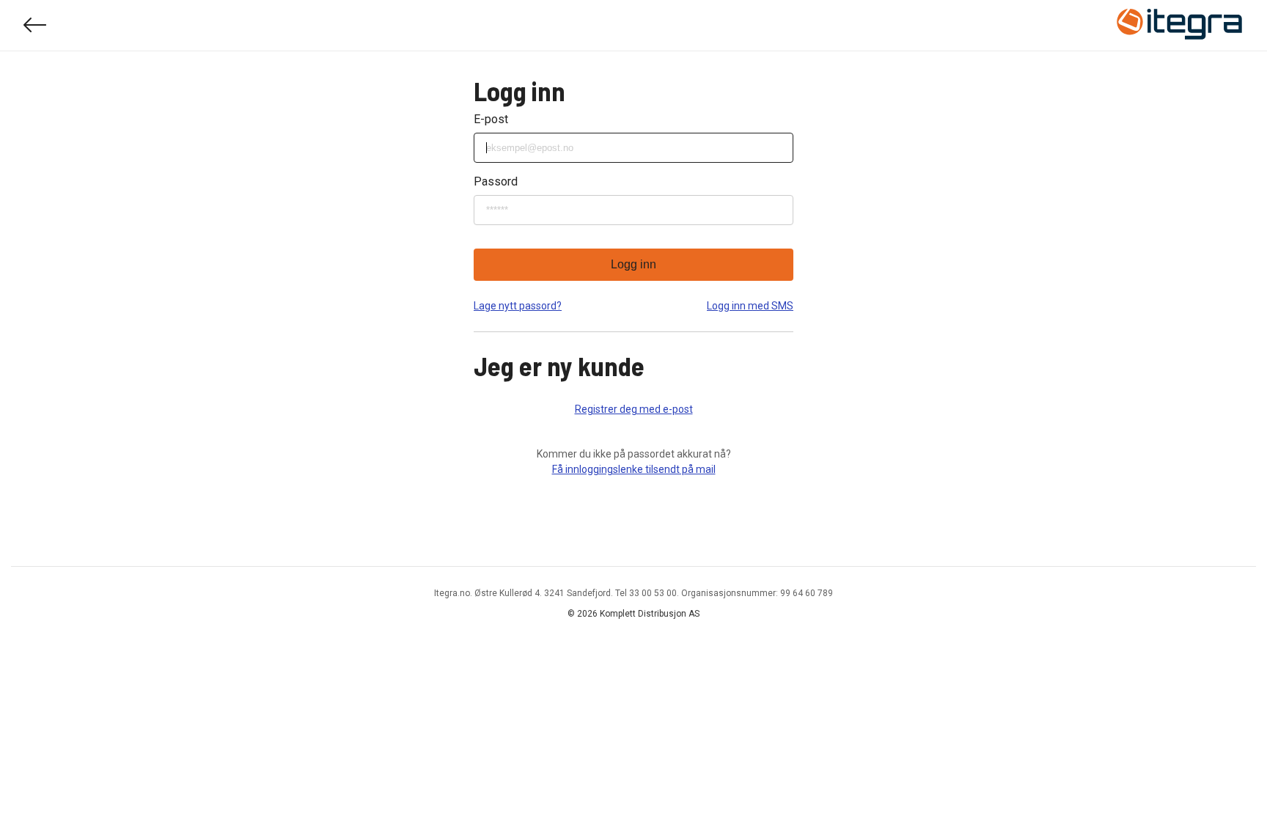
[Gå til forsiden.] (1180, 26)
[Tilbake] (35, 25)
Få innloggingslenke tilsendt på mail (634, 469)
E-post (491, 119)
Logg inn (633, 264)
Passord (496, 181)
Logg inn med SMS (750, 306)
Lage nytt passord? (518, 306)
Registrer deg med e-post (634, 409)
